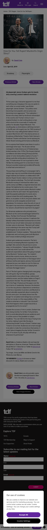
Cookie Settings (23, 521)
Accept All (23, 515)
